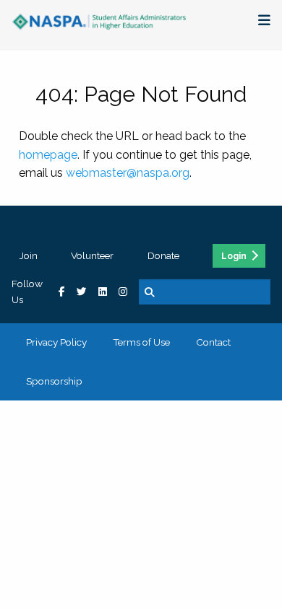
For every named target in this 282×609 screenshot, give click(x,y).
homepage (48, 155)
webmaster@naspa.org (127, 173)
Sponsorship (54, 381)
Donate (163, 255)
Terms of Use (141, 342)
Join (29, 255)
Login (234, 256)
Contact (213, 342)
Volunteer (92, 255)
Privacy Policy (56, 342)
